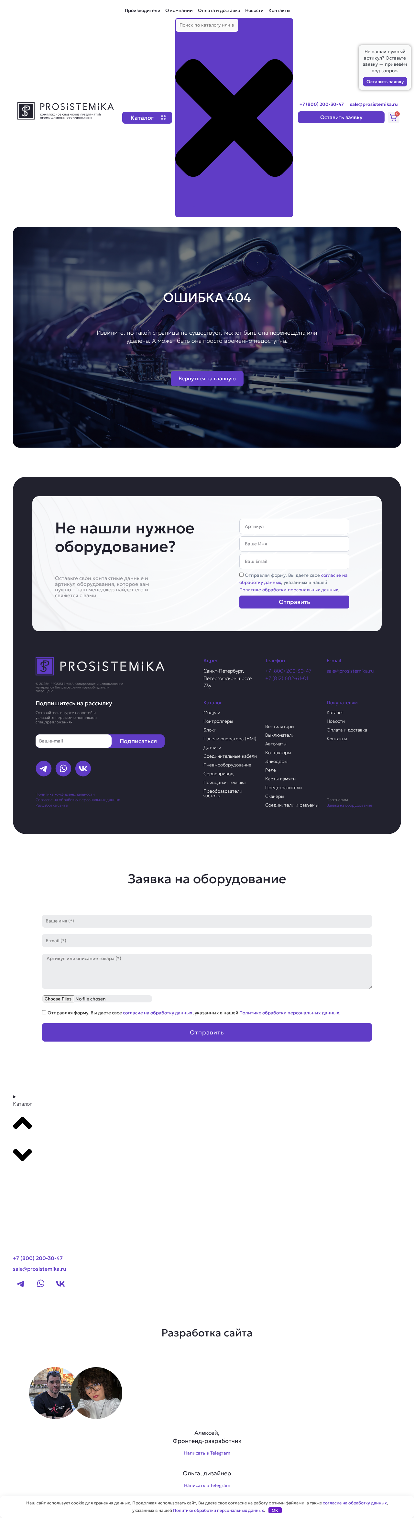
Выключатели (279, 735)
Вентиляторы (279, 726)
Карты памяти (280, 779)
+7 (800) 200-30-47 (322, 104)
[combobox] (207, 25)
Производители (142, 10)
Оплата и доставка (219, 10)
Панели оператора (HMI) (229, 739)
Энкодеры (276, 761)
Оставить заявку (385, 81)
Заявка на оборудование (349, 805)
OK (275, 1510)
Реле (270, 770)
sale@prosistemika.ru (374, 104)
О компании (179, 10)
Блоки (209, 730)
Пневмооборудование (227, 765)
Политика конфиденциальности (65, 794)
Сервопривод (218, 773)
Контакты (279, 10)
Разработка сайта (52, 805)
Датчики (212, 747)
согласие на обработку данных (157, 1013)
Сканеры (274, 796)
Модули (211, 712)
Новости (254, 10)
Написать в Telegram (207, 1453)
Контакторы (278, 752)
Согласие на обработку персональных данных (78, 799)
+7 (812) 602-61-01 (286, 678)
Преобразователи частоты (222, 793)
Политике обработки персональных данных (288, 590)
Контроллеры (218, 721)
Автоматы (276, 744)
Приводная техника (224, 782)
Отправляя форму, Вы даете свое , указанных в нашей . (293, 582)
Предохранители (283, 787)
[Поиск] (185, 211)
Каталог (335, 712)
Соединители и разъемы (292, 805)
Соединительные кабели (230, 756)
